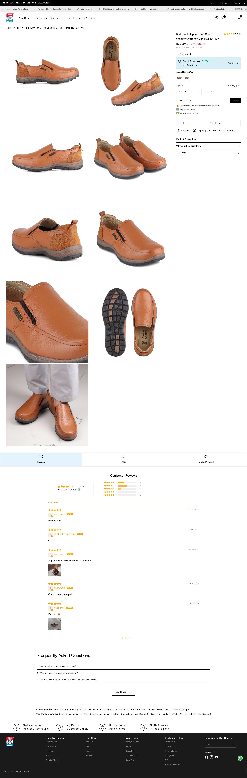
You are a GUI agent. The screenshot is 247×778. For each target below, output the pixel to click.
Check (235, 100)
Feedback (129, 746)
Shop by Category (56, 738)
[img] (54, 510)
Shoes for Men (61, 709)
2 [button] (122, 638)
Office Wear (92, 709)
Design (88, 746)
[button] (229, 34)
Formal (152, 709)
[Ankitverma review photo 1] (54, 624)
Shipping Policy (171, 751)
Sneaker (177, 709)
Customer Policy (174, 738)
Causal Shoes (106, 709)
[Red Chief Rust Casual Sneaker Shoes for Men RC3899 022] (179, 78)
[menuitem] (25, 18)
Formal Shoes (51, 746)
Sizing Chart (170, 755)
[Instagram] (212, 757)
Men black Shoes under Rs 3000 (195, 714)
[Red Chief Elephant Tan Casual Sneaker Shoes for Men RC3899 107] (187, 78)
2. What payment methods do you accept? (57, 673)
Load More (121, 692)
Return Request (131, 755)
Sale (93, 17)
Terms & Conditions (172, 765)
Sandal (167, 709)
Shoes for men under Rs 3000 (104, 714)
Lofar (159, 709)
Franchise (213, 3)
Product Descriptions (186, 139)
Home (9, 27)
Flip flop (143, 709)
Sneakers (49, 751)
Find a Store (226, 3)
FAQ (166, 760)
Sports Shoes (122, 709)
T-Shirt (48, 755)
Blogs (88, 751)
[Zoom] (83, 37)
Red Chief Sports (76, 17)
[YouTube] (217, 757)
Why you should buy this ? (188, 146)
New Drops (25, 17)
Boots (134, 709)
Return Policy (170, 742)
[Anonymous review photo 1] (54, 570)
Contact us (129, 751)
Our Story (91, 738)
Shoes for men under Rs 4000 (73, 714)
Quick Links (131, 738)
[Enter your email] (233, 745)
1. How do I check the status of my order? (56, 666)
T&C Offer (181, 152)
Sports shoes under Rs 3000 (134, 714)
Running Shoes (77, 709)
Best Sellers (40, 17)
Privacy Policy (170, 746)
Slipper (186, 709)
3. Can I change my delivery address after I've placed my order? (67, 679)
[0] (238, 18)
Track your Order (239, 3)
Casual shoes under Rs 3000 (164, 714)
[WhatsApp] (240, 758)
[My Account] (217, 18)
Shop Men (56, 17)
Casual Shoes (51, 742)
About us (89, 742)
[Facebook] (207, 757)
